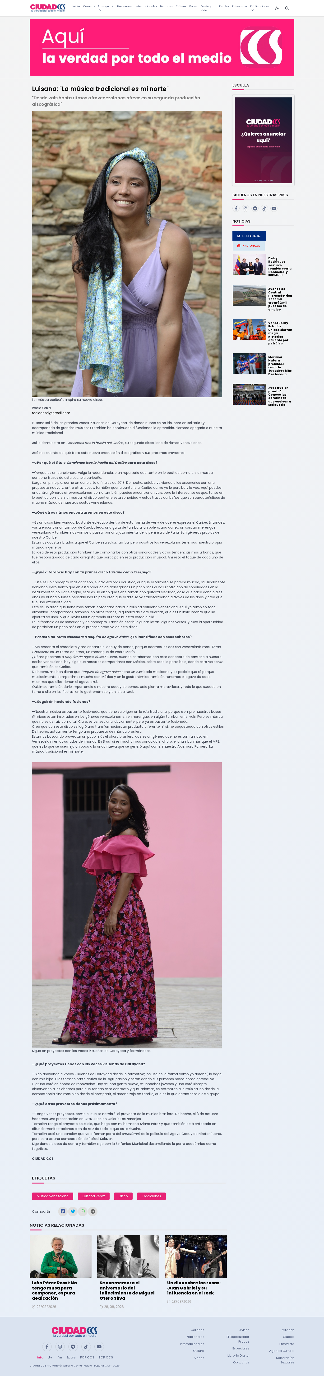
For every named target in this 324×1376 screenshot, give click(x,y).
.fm (59, 1357)
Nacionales (125, 6)
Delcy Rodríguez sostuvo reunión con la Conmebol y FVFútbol (280, 266)
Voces (193, 6)
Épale (71, 1357)
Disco (123, 1196)
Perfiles (224, 6)
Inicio (76, 6)
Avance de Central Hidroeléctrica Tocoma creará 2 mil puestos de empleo (280, 299)
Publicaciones (259, 6)
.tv (50, 1357)
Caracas (89, 6)
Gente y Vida (206, 8)
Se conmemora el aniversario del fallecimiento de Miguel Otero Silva (127, 1290)
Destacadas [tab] (251, 236)
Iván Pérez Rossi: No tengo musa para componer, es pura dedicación (54, 1290)
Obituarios (241, 1362)
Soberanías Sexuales (285, 1360)
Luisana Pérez (94, 1196)
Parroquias (105, 6)
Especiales (240, 1348)
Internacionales (146, 6)
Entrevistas (239, 6)
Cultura (181, 6)
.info (40, 1357)
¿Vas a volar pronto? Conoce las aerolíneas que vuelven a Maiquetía (279, 396)
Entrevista (286, 1344)
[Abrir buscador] (287, 8)
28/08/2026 (46, 1306)
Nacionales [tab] (251, 246)
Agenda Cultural (281, 1351)
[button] (263, 140)
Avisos (244, 1330)
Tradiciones (151, 1196)
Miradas (288, 1330)
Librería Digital (238, 1355)
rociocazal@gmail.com (51, 413)
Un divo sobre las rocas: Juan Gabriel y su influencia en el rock (194, 1288)
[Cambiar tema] (277, 8)
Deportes (166, 6)
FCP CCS (87, 1357)
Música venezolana (53, 1196)
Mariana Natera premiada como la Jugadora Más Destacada (280, 365)
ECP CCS (106, 1357)
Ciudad (288, 1337)
